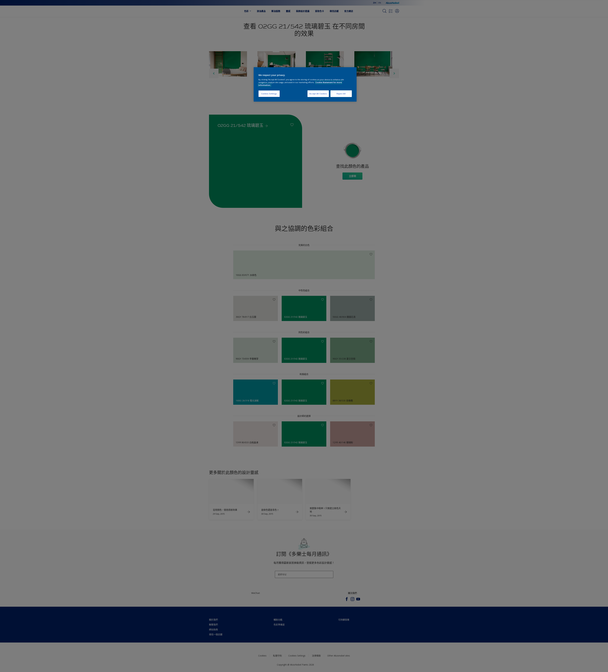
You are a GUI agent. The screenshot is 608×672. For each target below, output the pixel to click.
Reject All (341, 93)
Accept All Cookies (318, 93)
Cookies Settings (269, 93)
